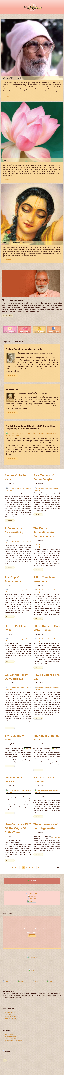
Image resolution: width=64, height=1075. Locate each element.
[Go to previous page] (9, 867)
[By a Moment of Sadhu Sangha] (47, 489)
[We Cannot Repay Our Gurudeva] (18, 688)
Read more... (12, 375)
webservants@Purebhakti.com (14, 1040)
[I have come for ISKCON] (18, 791)
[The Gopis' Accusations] (18, 591)
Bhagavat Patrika (10, 1012)
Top (7, 1071)
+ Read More (7, 97)
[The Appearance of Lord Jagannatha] (55, 837)
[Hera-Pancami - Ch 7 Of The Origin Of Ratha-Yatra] (27, 841)
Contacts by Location (11, 1036)
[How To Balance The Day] (47, 688)
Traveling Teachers (10, 1038)
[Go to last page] (44, 867)
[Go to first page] (6, 867)
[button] (58, 932)
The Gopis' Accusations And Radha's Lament (45, 532)
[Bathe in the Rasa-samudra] (47, 791)
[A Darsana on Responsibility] (18, 542)
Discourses (8, 1014)
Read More (32, 935)
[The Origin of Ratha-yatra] (56, 748)
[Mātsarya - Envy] (10, 397)
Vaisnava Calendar (10, 1018)
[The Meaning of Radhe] (27, 748)
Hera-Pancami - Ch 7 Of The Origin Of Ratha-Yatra (18, 828)
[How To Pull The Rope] (18, 639)
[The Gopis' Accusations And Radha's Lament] (47, 546)
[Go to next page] (41, 867)
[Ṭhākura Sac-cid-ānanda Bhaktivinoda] (10, 358)
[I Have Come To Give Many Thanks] (47, 639)
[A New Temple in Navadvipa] (47, 591)
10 (38, 867)
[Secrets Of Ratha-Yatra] (18, 489)
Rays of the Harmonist (11, 1016)
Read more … (9, 520)
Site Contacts (9, 1034)
